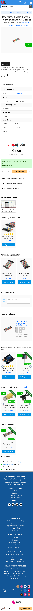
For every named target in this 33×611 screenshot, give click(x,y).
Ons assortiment (15, 542)
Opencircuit (18, 93)
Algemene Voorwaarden (15, 526)
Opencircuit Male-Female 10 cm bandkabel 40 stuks (22, 323)
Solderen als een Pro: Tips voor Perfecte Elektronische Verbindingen (15, 569)
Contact (15, 493)
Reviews (15, 540)
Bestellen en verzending (15, 521)
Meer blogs (15, 578)
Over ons (15, 537)
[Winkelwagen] (29, 2)
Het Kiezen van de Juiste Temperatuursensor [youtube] (15, 571)
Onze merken (15, 545)
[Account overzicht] (23, 2)
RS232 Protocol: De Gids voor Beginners (15, 576)
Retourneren (15, 523)
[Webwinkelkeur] (16, 602)
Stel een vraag (12, 299)
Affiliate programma (15, 559)
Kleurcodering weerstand (15, 561)
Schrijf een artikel (15, 557)
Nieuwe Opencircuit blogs (15, 566)
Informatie (15, 518)
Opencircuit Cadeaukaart (15, 554)
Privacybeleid (15, 528)
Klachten (15, 530)
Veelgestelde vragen (15, 547)
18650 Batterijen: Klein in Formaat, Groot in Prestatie (15, 573)
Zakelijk (15, 491)
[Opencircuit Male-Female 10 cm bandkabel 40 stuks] (8, 329)
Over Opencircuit (15, 535)
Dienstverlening (15, 551)
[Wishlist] (18, 2)
